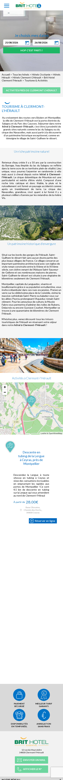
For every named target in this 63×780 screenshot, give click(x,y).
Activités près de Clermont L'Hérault (31, 90)
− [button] (5, 392)
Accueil (6, 74)
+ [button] (5, 387)
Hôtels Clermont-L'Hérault (27, 77)
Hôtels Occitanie (41, 74)
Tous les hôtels (20, 74)
